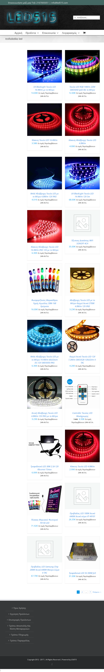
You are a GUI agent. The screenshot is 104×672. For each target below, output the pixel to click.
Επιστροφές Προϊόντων (20, 619)
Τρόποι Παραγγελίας (20, 640)
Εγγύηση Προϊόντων (19, 614)
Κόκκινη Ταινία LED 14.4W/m (44, 140)
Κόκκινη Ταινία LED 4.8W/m (82, 466)
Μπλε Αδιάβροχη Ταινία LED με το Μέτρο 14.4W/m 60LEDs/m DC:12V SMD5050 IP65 (44, 359)
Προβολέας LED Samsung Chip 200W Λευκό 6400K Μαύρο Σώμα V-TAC (44, 569)
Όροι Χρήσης (20, 608)
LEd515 (74, 659)
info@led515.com (59, 2)
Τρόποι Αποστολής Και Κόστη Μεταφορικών (19, 627)
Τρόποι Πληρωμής (19, 634)
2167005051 (42, 2)
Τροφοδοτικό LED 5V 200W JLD (82, 573)
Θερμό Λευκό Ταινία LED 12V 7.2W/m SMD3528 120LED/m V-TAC (82, 359)
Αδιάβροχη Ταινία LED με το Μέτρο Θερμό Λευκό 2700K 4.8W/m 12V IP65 (82, 303)
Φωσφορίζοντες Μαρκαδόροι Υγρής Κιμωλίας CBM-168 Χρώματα (44, 303)
